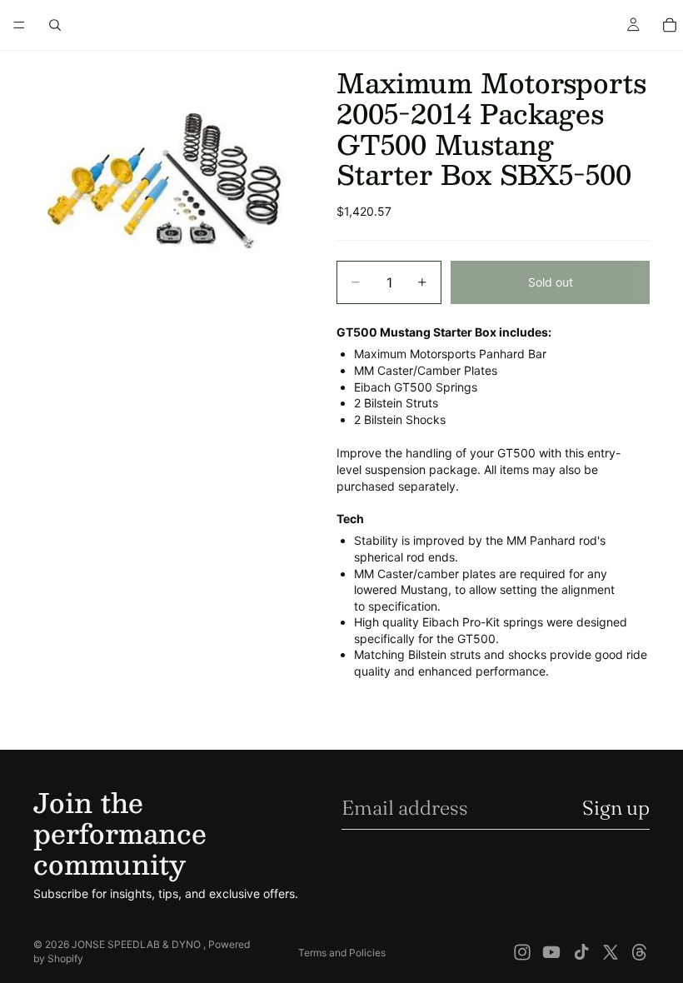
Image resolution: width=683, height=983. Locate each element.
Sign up (616, 808)
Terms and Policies (342, 952)
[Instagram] (522, 952)
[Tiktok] (581, 952)
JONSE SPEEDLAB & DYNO (137, 944)
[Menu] (19, 25)
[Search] (55, 25)
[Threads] (640, 952)
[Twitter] (611, 952)
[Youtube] (551, 952)
